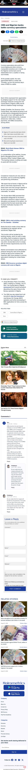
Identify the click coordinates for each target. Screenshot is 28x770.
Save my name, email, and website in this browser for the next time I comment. (15, 575)
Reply (8, 461)
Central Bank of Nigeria (16, 312)
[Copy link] (21, 32)
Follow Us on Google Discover (17, 40)
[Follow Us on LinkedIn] (16, 760)
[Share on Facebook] (7, 32)
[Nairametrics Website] (10, 11)
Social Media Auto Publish (8, 769)
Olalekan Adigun (23, 623)
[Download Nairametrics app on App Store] (14, 693)
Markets (3, 728)
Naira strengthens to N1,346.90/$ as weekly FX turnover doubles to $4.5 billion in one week (14, 619)
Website (7, 564)
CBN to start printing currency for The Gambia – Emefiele (13, 221)
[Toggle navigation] (23, 12)
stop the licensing (17, 296)
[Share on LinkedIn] (12, 32)
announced (7, 287)
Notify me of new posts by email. (15, 585)
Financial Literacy (5, 734)
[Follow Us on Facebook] (12, 760)
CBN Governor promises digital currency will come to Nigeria (14, 264)
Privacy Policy (4, 709)
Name (7, 548)
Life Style (3, 736)
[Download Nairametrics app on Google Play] (14, 687)
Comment (8, 527)
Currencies (7, 18)
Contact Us (3, 707)
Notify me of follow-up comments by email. (14, 583)
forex (4, 316)
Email (7, 556)
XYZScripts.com (22, 769)
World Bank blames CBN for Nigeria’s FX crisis (12, 149)
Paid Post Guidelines (6, 714)
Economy (3, 726)
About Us (3, 704)
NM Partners (4, 712)
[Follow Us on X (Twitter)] (22, 760)
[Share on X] (3, 32)
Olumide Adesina (14, 37)
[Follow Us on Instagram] (19, 760)
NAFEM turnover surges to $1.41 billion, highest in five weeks (12, 667)
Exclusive (3, 723)
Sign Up (14, 752)
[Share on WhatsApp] (17, 32)
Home (2, 18)
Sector (2, 731)
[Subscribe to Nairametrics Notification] (24, 767)
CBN (4, 312)
